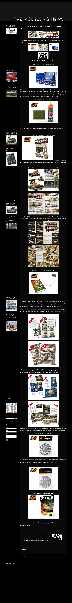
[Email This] (22, 549)
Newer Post (23, 557)
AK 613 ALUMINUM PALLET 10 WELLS (43, 433)
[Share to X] (23, 549)
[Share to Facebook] (24, 549)
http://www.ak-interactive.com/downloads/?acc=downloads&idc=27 (39, 528)
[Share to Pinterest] (25, 549)
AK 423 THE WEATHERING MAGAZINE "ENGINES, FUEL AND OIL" (43, 135)
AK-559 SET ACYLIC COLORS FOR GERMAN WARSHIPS (43, 64)
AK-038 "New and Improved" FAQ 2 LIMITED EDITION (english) (43, 270)
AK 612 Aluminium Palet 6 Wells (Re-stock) (43, 465)
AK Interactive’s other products (35, 540)
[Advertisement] (34, 8)
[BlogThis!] (22, 549)
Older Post (63, 557)
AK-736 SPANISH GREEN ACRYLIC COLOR (43, 99)
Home (43, 557)
